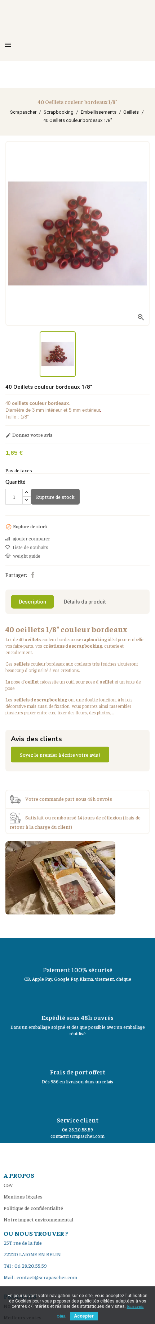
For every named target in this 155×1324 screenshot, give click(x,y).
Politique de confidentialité (33, 1208)
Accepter (84, 1316)
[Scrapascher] (60, 877)
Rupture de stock (55, 496)
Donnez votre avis (29, 435)
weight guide (26, 555)
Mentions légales (23, 1196)
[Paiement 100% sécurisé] (77, 951)
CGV (8, 1185)
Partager (33, 575)
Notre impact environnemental (39, 1219)
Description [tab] (32, 602)
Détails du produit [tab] (85, 602)
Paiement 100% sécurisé (77, 969)
